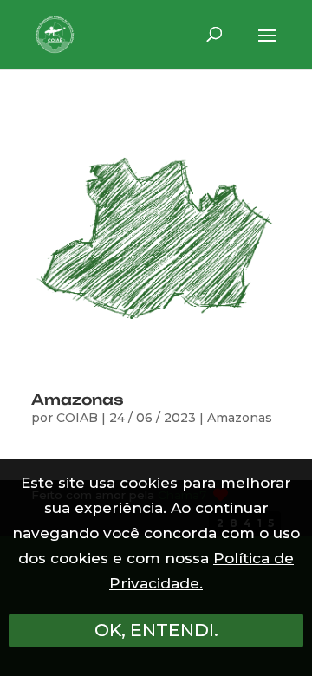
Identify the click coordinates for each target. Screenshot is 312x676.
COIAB (77, 418)
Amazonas (77, 399)
